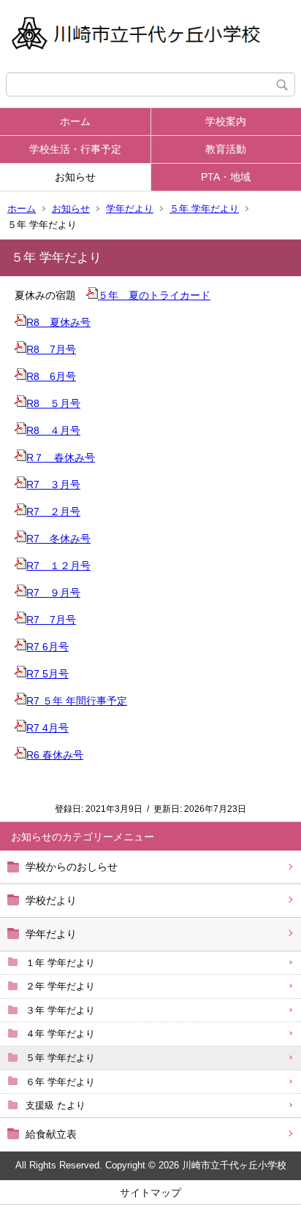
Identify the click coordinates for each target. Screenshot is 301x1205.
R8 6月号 (51, 376)
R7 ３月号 (53, 484)
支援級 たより (55, 1105)
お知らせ (75, 177)
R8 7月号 (51, 349)
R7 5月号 (47, 674)
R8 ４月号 (53, 430)
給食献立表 (51, 1134)
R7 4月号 (47, 728)
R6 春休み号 (54, 755)
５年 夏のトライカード (154, 295)
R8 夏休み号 (58, 322)
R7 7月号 (51, 620)
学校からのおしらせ (72, 867)
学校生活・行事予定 (75, 149)
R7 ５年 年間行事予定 (76, 701)
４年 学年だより (60, 1033)
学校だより (51, 900)
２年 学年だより (60, 986)
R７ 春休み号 (60, 457)
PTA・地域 (226, 177)
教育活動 (225, 149)
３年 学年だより (60, 1010)
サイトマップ (150, 1192)
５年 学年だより (204, 208)
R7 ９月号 (53, 592)
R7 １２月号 (58, 565)
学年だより (129, 208)
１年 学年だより (60, 962)
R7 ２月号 (53, 511)
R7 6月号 (47, 647)
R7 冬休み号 (58, 538)
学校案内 (225, 121)
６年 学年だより (60, 1081)
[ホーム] (150, 36)
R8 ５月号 (53, 403)
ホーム (75, 121)
